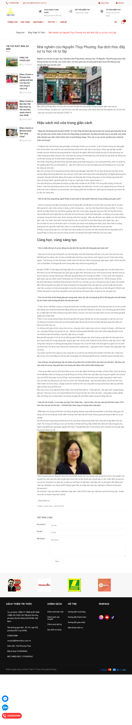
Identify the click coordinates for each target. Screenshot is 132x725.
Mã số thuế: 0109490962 (17, 651)
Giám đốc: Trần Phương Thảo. (19, 646)
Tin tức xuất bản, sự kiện (17, 47)
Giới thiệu (25, 22)
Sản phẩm (38, 22)
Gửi (57, 561)
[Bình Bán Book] (14, 585)
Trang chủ (12, 22)
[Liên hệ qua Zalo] (5, 707)
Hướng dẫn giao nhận (76, 622)
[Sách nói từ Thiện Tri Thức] (104, 585)
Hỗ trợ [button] (72, 604)
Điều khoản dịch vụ (75, 628)
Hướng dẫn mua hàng (76, 612)
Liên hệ (63, 22)
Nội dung (41, 539)
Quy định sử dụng (54, 630)
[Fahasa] (44, 585)
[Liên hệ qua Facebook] (5, 698)
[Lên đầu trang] (123, 711)
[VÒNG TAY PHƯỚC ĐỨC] (12, 62)
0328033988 (14, 3)
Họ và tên (41, 524)
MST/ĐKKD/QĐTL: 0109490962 (20, 656)
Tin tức (51, 22)
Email (40, 531)
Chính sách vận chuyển (53, 618)
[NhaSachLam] (74, 585)
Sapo (54, 669)
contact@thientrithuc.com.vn (36, 3)
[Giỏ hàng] (122, 22)
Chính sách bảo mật (55, 612)
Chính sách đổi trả (54, 624)
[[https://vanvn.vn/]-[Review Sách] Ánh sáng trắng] (12, 132)
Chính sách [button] (54, 604)
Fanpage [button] (104, 604)
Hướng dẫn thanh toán (77, 617)
